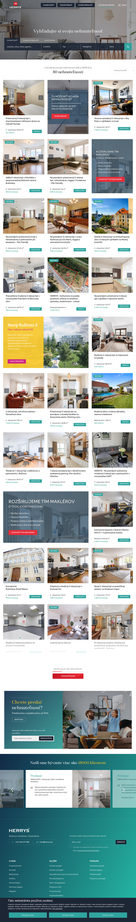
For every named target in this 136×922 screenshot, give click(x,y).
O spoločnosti (15, 866)
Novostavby (49, 40)
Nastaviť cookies (108, 915)
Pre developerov (56, 878)
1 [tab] (20, 113)
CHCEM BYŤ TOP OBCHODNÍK (110, 179)
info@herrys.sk (46, 842)
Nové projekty (96, 870)
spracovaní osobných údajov (88, 851)
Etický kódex (14, 883)
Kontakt (12, 870)
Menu (124, 5)
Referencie (13, 874)
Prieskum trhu (55, 887)
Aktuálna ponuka (97, 866)
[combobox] (51, 46)
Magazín (12, 891)
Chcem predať (55, 866)
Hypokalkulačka (56, 895)
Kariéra (12, 878)
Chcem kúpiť (95, 874)
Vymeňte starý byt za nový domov (63, 874)
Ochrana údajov (16, 887)
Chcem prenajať (56, 870)
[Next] (40, 97)
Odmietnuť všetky (68, 915)
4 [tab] (25, 113)
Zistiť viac (18, 719)
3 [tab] (23, 113)
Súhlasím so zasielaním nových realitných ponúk (90, 847)
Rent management (57, 883)
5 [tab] (27, 113)
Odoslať (121, 842)
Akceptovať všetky (28, 915)
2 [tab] (110, 113)
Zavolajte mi (46, 738)
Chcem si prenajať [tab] (31, 40)
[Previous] (6, 97)
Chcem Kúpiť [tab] (12, 40)
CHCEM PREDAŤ (60, 116)
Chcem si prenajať (98, 878)
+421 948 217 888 (22, 842)
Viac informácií (57, 908)
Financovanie (55, 891)
